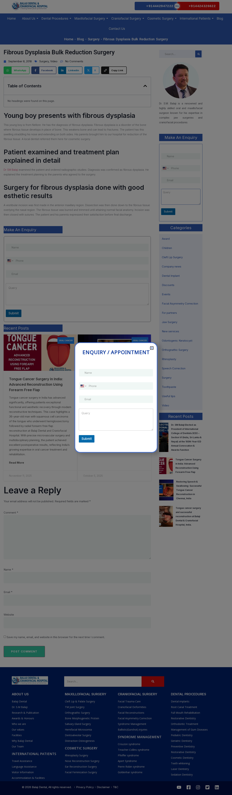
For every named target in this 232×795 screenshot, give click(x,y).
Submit (87, 439)
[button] (151, 348)
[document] (116, 397)
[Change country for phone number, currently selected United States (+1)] (83, 386)
